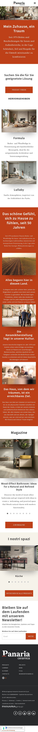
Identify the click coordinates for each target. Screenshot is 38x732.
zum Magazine (19, 525)
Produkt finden (19, 90)
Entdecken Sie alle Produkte (19, 593)
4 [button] (17, 513)
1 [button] (7, 513)
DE (5, 678)
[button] (35, 3)
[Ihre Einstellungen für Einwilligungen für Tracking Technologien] (4, 728)
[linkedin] (34, 713)
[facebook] (15, 713)
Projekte (22, 665)
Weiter (30, 636)
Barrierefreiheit (20, 703)
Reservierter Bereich (26, 674)
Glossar (5, 671)
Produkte (5, 665)
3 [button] (13, 513)
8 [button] (29, 513)
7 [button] (26, 513)
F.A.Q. (21, 671)
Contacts (5, 674)
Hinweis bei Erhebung (8, 730)
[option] (19, 475)
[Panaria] (19, 6)
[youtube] (24, 713)
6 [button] (23, 513)
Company (5, 668)
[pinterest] (29, 713)
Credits (18, 700)
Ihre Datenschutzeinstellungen (15, 727)
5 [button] (20, 513)
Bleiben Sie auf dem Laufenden (14, 631)
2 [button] (10, 513)
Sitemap (11, 700)
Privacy (4, 700)
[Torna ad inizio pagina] (35, 729)
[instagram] (20, 713)
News (20, 668)
